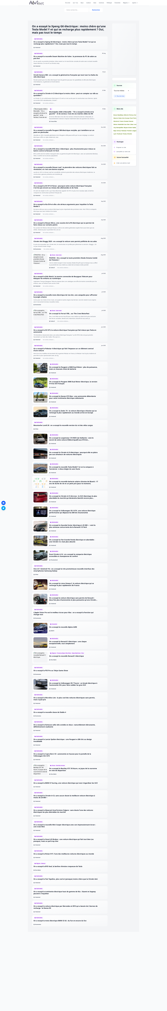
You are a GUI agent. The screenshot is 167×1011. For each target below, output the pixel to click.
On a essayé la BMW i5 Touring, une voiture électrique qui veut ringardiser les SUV (65, 783)
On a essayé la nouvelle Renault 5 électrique (66, 656)
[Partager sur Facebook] (3, 503)
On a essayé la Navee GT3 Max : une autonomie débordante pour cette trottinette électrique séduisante (72, 397)
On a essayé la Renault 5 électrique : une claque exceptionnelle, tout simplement (68, 642)
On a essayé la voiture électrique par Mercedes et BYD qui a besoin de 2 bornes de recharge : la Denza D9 (65, 907)
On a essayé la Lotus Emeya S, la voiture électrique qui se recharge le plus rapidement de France (71, 584)
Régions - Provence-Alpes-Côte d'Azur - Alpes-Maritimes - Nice (68, 653)
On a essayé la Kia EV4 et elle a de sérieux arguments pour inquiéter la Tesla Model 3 (63, 205)
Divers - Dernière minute (58, 765)
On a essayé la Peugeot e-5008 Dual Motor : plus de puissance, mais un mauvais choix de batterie (73, 368)
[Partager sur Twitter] (3, 508)
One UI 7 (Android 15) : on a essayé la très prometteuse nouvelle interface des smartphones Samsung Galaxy (63, 570)
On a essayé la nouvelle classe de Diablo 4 (49, 712)
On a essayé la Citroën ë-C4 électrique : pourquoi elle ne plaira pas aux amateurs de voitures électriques (73, 453)
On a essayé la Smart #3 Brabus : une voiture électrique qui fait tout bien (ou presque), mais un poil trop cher (63, 840)
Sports (134, 3)
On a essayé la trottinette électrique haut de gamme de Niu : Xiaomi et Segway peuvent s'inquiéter (64, 892)
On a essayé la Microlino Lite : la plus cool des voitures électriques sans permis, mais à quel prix (64, 699)
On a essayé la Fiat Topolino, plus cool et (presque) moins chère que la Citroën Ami (65, 879)
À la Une (67, 3)
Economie (54, 624)
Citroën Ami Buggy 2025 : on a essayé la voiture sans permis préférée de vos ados (65, 241)
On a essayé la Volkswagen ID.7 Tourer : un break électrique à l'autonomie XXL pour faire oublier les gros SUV (73, 684)
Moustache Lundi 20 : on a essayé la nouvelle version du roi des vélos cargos (63, 425)
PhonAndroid (54, 560)
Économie (117, 3)
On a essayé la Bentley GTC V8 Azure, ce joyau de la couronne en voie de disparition (73, 769)
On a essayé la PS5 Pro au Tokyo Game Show (50, 670)
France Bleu (54, 121)
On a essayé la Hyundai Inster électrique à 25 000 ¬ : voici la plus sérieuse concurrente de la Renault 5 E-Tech (72, 526)
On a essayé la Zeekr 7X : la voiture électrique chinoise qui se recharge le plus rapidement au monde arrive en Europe (73, 412)
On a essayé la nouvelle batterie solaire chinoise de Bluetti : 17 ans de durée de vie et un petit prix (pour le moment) (73, 482)
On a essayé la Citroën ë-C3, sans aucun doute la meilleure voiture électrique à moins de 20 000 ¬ (64, 797)
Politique (109, 3)
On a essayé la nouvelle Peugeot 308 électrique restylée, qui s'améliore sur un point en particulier (63, 131)
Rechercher (96, 10)
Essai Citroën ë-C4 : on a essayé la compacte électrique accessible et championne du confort (70, 555)
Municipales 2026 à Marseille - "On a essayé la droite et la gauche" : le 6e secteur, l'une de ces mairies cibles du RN (71, 113)
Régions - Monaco (40, 863)
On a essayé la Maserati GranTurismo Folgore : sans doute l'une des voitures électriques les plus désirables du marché (63, 811)
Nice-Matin (53, 660)
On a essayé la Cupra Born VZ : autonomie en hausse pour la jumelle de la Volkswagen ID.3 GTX (62, 755)
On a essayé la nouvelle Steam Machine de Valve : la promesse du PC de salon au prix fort (64, 57)
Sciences (101, 3)
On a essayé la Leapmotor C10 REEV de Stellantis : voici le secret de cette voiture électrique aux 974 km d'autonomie (71, 440)
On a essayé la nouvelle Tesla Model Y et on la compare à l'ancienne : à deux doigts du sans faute (71, 468)
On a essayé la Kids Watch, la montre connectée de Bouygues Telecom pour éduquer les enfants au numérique (62, 277)
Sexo (94, 3)
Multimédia (39, 39)
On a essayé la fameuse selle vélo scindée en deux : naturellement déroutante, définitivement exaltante (64, 726)
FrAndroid (37, 47)
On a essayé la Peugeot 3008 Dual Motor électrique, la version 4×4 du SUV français (73, 383)
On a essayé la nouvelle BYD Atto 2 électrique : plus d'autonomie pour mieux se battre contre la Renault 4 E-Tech (64, 150)
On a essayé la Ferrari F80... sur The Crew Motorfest (69, 313)
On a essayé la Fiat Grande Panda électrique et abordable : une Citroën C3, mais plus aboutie (72, 541)
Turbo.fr (53, 267)
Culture (88, 3)
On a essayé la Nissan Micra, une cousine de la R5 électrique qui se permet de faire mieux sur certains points (63, 224)
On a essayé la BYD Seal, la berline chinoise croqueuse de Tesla (57, 866)
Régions (125, 3)
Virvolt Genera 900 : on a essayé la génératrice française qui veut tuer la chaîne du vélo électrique (65, 76)
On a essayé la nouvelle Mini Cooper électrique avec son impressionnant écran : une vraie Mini (64, 826)
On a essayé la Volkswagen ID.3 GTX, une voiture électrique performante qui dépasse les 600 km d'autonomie (72, 512)
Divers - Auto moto (56, 255)
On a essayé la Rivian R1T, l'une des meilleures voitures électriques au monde (63, 854)
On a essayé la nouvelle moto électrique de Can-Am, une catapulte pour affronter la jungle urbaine (65, 296)
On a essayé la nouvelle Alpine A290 (63, 627)
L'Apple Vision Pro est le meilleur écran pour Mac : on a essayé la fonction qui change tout (63, 613)
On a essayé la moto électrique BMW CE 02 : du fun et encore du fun (59, 921)
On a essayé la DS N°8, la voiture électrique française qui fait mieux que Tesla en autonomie (64, 331)
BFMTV (52, 631)
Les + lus (75, 3)
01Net (36, 429)
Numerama (38, 249)
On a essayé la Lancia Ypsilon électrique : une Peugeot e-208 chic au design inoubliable (62, 740)
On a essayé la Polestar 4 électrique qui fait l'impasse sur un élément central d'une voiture (63, 349)
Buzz (82, 3)
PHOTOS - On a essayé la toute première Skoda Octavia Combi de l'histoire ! (73, 259)
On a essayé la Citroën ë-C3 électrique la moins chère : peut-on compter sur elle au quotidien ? (65, 94)
